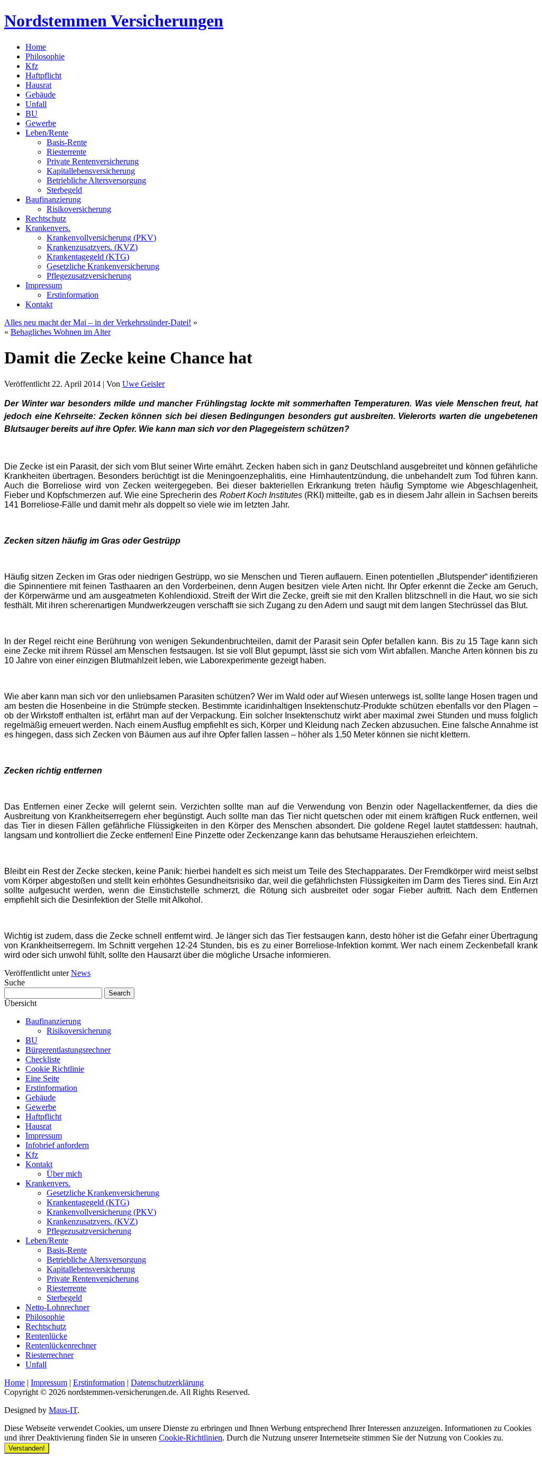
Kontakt (38, 304)
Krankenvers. (47, 228)
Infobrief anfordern (57, 1145)
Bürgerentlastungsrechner (68, 1049)
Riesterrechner (49, 1354)
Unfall (36, 104)
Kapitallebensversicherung (91, 170)
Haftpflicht (43, 75)
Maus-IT (63, 1410)
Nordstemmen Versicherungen (113, 20)
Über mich (64, 1173)
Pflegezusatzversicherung (89, 275)
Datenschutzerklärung (167, 1382)
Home (35, 46)
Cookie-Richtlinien (190, 1437)
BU (31, 113)
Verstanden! (26, 1448)
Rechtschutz (45, 218)
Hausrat (38, 85)
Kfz (31, 65)
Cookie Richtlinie (54, 1068)
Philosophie (45, 56)
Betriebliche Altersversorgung (96, 180)
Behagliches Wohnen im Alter (61, 331)
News (81, 972)
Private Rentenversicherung (93, 161)
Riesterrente (66, 151)
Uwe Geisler (143, 383)
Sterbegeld (64, 189)
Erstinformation (72, 294)
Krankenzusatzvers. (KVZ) (92, 247)
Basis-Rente (67, 142)
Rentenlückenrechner (60, 1345)
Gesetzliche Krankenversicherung (103, 266)
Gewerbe (40, 123)
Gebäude (40, 94)
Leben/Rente (46, 132)
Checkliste (42, 1059)
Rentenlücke (46, 1335)
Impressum (43, 285)
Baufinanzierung (53, 199)
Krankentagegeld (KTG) (88, 256)
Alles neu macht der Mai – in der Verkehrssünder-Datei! (97, 322)
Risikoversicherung (79, 209)
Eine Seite (42, 1078)
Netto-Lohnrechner (57, 1307)
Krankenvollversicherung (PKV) (101, 237)
